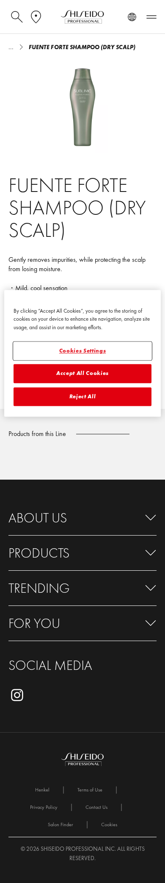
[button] (82, 518)
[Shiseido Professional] (82, 17)
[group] (82, 106)
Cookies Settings (82, 351)
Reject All (82, 396)
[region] (82, 353)
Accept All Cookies (82, 373)
